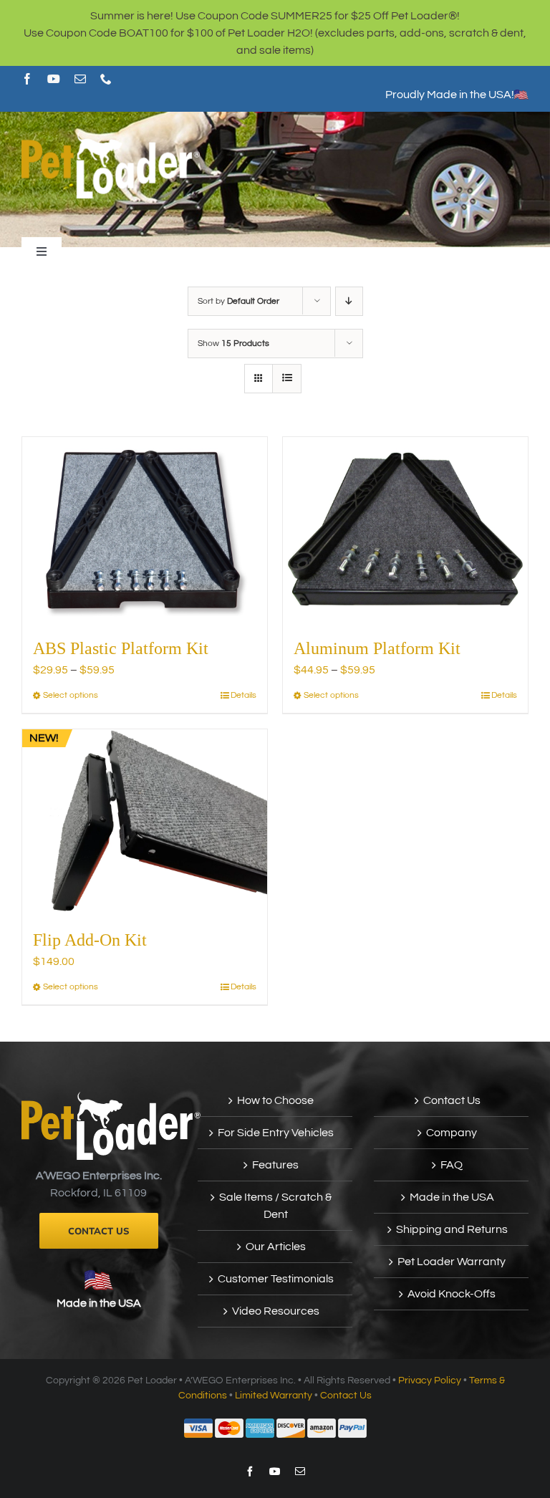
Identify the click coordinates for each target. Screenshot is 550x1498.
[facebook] (27, 79)
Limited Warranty (273, 1396)
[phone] (106, 79)
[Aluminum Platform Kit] (405, 529)
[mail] (80, 79)
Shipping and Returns (452, 1229)
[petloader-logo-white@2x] (110, 137)
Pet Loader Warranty (451, 1261)
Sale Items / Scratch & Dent (275, 1205)
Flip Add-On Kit (90, 940)
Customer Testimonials (276, 1279)
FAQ (451, 1165)
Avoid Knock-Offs (451, 1294)
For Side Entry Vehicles (276, 1132)
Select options (70, 695)
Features (275, 1165)
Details (243, 695)
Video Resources (275, 1311)
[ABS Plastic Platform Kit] (144, 529)
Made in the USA (99, 1303)
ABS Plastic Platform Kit (120, 648)
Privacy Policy (429, 1380)
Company (451, 1132)
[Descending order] (349, 301)
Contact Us (452, 1100)
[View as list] (287, 379)
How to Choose (275, 1100)
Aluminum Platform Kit (377, 648)
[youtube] (53, 79)
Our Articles (276, 1246)
